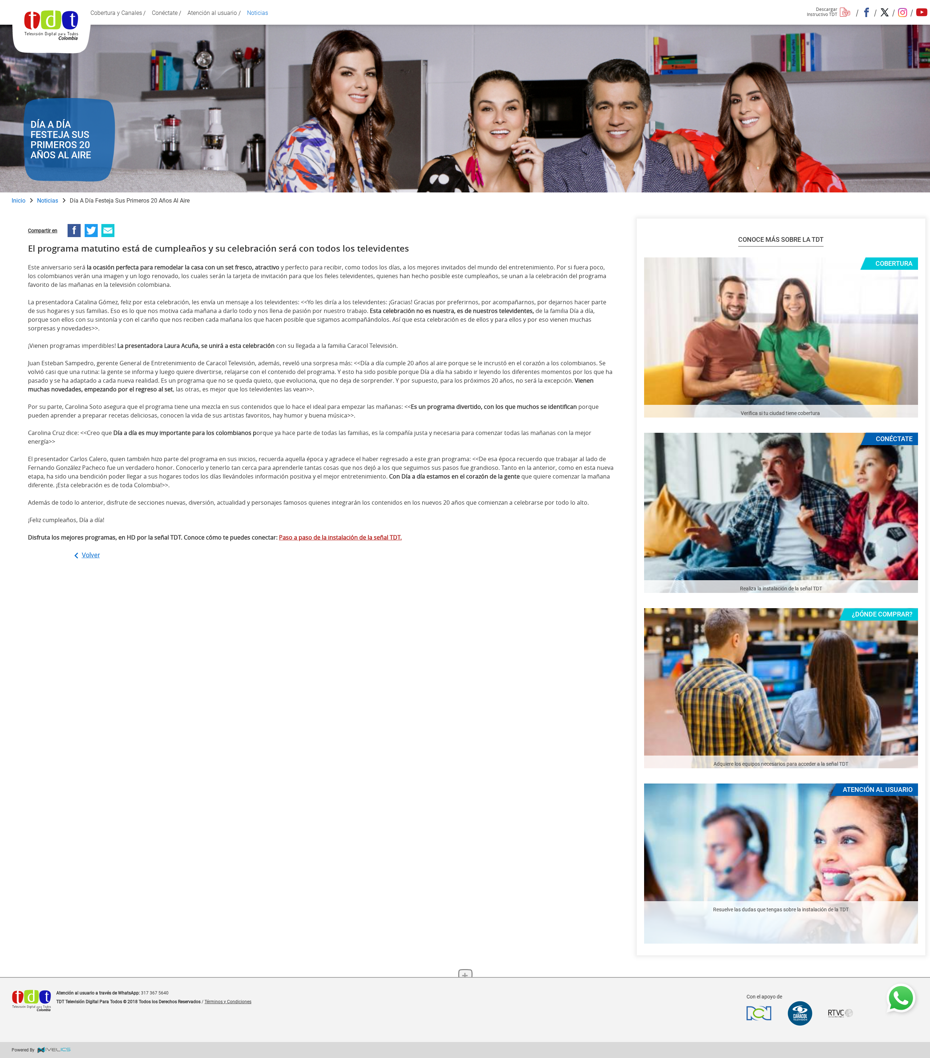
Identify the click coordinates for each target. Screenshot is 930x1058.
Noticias (47, 200)
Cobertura (894, 263)
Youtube (920, 12)
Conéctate (894, 439)
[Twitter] (91, 230)
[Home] (52, 32)
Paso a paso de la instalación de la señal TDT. (340, 537)
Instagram (901, 12)
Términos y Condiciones (228, 1001)
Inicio (18, 200)
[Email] (107, 230)
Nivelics (55, 1050)
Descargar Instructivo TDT (822, 11)
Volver (91, 555)
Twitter (883, 12)
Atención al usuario (878, 789)
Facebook (865, 12)
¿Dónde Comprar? (882, 614)
